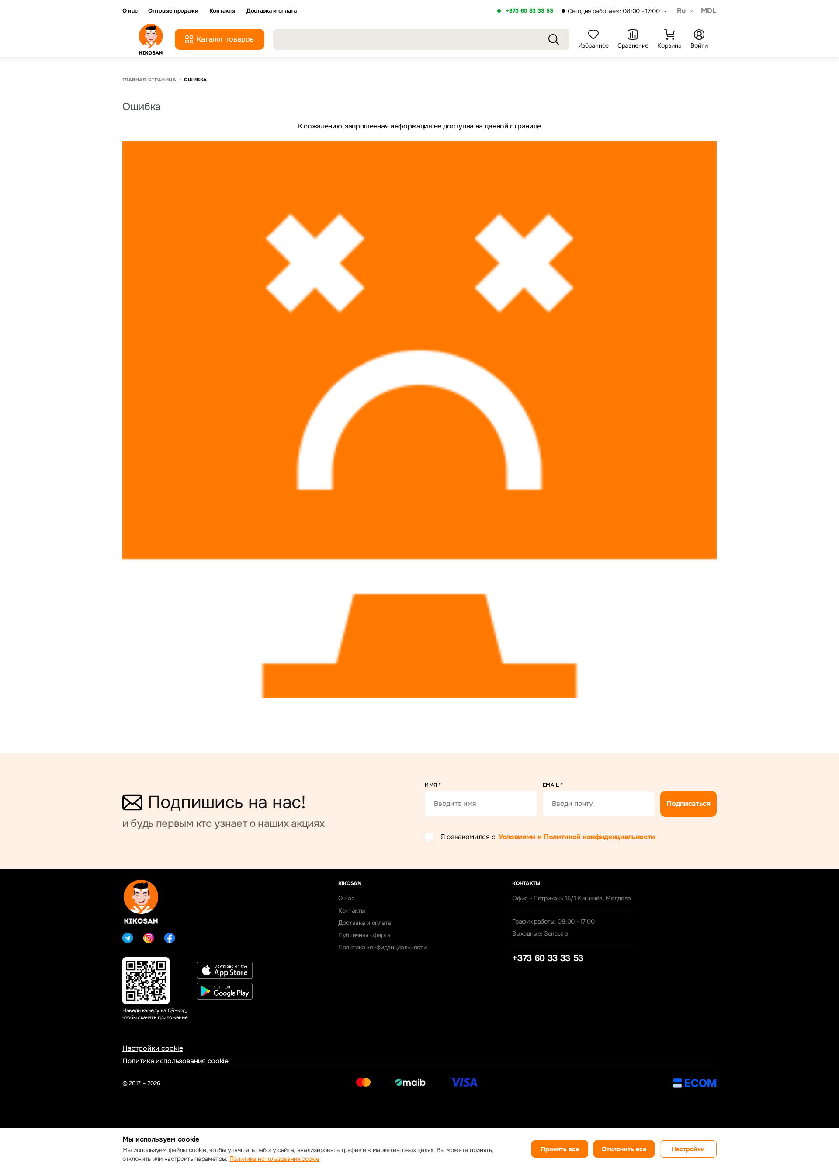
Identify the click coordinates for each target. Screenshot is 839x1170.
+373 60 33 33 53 (529, 10)
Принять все (560, 1149)
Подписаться (688, 803)
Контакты (222, 10)
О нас (129, 10)
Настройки (688, 1149)
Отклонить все (624, 1149)
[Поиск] (553, 39)
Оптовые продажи (173, 10)
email (553, 784)
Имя (433, 784)
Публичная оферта (364, 935)
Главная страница (149, 79)
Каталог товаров (225, 39)
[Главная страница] (150, 39)
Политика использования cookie (175, 1061)
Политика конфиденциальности (382, 947)
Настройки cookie (152, 1048)
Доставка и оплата (271, 10)
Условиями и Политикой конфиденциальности (577, 836)
